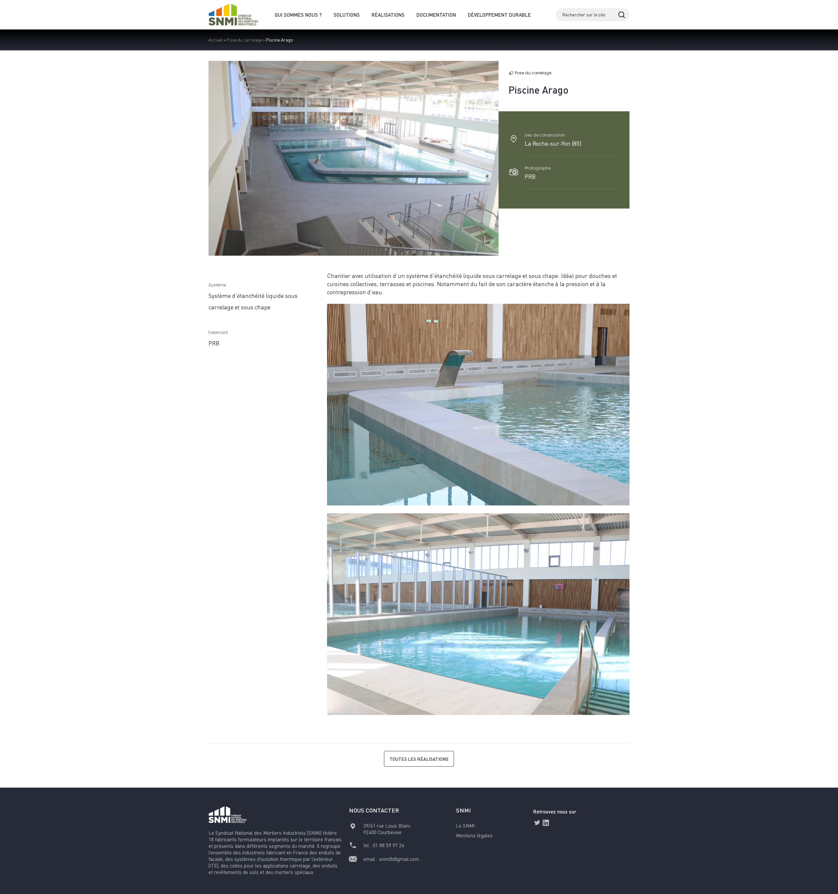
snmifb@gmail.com (399, 859)
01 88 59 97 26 (388, 845)
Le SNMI (465, 825)
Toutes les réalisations (419, 759)
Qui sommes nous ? (298, 14)
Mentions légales (474, 835)
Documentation (436, 14)
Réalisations (388, 14)
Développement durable (499, 14)
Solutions (347, 14)
